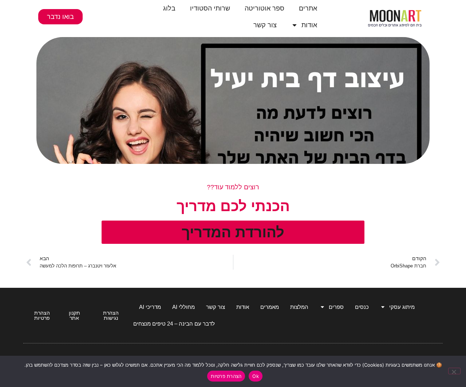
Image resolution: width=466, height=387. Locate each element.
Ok (255, 376)
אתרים (308, 8)
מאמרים (269, 307)
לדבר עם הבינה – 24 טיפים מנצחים (174, 324)
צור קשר (265, 25)
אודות (309, 25)
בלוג (169, 8)
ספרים (336, 307)
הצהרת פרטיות (226, 376)
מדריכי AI (150, 307)
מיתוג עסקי (402, 307)
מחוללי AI (183, 307)
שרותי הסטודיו (210, 8)
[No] (454, 371)
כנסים (362, 307)
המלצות (299, 307)
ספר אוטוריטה (264, 8)
